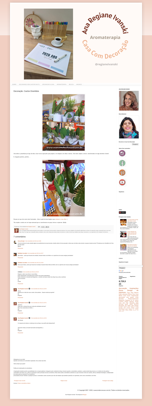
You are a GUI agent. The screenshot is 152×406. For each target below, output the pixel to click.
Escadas (121, 307)
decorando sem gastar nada (126, 305)
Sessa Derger (21, 241)
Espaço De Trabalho (133, 308)
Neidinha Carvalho (22, 253)
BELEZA (71, 84)
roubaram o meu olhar (60, 219)
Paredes (136, 305)
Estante (130, 310)
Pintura (126, 310)
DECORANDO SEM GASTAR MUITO (29, 84)
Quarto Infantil (129, 304)
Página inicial (64, 380)
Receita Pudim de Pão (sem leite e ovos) (132, 220)
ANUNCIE (79, 84)
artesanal (125, 294)
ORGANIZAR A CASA (48, 84)
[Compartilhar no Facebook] (47, 227)
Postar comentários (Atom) (24, 383)
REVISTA (136, 304)
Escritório (121, 306)
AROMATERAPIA (61, 84)
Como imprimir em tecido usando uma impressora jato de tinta (132, 233)
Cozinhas (121, 301)
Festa (129, 306)
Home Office (122, 310)
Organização (134, 295)
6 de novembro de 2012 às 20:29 (31, 272)
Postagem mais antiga (107, 380)
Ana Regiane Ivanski (23, 288)
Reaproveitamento (133, 298)
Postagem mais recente (19, 380)
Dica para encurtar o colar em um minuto (132, 245)
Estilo (120, 294)
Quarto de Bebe (134, 306)
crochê (136, 307)
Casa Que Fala (123, 303)
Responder (20, 248)
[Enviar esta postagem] (39, 226)
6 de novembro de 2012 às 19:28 (33, 241)
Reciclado (132, 303)
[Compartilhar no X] (45, 227)
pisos (127, 308)
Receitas (121, 298)
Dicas (121, 290)
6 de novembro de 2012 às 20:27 (35, 253)
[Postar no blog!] (43, 227)
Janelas (132, 307)
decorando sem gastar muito (128, 297)
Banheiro (131, 301)
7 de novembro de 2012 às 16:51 (39, 302)
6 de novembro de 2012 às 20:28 (35, 262)
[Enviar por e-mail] (41, 227)
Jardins (136, 300)
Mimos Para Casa (133, 294)
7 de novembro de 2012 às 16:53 (39, 318)
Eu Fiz (132, 300)
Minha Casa (122, 295)
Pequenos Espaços (124, 300)
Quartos (126, 301)
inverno (125, 306)
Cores (128, 295)
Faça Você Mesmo (132, 292)
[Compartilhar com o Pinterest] (48, 227)
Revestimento (122, 308)
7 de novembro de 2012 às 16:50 (39, 288)
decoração (123, 288)
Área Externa (127, 307)
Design (136, 301)
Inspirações (134, 288)
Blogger (84, 394)
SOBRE (14, 84)
